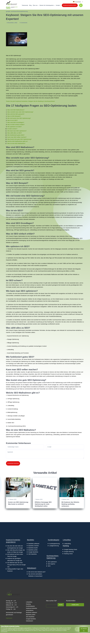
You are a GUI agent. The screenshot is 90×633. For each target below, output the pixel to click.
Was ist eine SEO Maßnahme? (16, 143)
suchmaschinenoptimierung (19, 11)
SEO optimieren (28, 291)
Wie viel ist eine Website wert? (36, 572)
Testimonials (25, 5)
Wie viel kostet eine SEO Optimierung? (19, 118)
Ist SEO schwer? (12, 128)
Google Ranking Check (70, 549)
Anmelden (75, 604)
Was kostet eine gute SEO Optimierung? (19, 139)
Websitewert (31, 568)
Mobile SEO (10, 422)
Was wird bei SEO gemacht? (15, 114)
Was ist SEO (12, 183)
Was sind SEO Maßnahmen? (15, 110)
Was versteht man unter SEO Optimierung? (20, 112)
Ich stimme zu (84, 629)
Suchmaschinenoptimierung (29, 59)
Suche (60, 604)
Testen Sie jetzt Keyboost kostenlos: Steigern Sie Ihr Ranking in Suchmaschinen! (30, 101)
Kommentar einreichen (13, 463)
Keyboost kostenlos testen (69, 5)
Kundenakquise (53, 540)
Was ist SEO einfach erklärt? (16, 124)
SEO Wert (23, 276)
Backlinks (35, 179)
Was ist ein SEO (14, 210)
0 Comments (23, 22)
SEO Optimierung (39, 158)
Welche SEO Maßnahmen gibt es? (17, 141)
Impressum (9, 618)
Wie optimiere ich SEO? (14, 126)
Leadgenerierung (54, 545)
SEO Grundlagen (24, 223)
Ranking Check (68, 553)
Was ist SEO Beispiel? (14, 116)
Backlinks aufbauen (33, 543)
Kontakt (58, 5)
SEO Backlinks (32, 554)
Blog (30, 5)
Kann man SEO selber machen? (17, 137)
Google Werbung (69, 551)
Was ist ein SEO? (12, 120)
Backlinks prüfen (33, 550)
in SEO (27, 287)
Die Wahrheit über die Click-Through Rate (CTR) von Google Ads (16, 565)
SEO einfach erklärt (23, 234)
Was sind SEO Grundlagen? (15, 122)
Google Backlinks (33, 552)
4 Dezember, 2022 (12, 22)
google (8, 11)
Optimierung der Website (13, 436)
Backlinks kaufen (33, 548)
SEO (57, 84)
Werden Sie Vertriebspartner (47, 5)
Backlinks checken (33, 545)
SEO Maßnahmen (24, 147)
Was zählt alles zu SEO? (14, 133)
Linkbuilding (27, 152)
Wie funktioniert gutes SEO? (15, 135)
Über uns (35, 5)
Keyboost (14, 68)
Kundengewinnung (54, 543)
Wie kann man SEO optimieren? (17, 131)
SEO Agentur (51, 564)
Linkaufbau (67, 540)
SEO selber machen (27, 369)
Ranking (66, 546)
